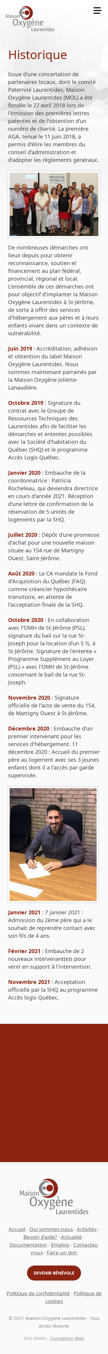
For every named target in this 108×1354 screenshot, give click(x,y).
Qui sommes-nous (51, 1229)
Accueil (17, 1229)
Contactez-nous (54, 1160)
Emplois (60, 1244)
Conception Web (67, 1338)
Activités (87, 1229)
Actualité (71, 1236)
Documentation (28, 1244)
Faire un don (62, 1252)
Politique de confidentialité (38, 1293)
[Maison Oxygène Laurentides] (30, 18)
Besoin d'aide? (40, 1236)
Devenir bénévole (54, 1273)
